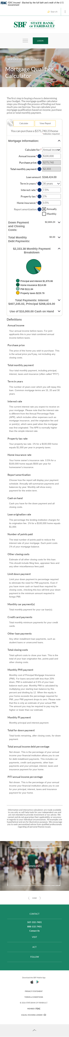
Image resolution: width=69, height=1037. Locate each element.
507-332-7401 (34, 922)
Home (8, 56)
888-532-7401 (34, 926)
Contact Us (34, 931)
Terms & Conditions (33, 997)
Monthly (51, 213)
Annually (52, 208)
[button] (34, 141)
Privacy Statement (34, 991)
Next (40, 898)
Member (33, 1009)
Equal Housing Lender (32, 1015)
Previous (29, 898)
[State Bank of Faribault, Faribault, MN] (34, 25)
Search (54, 12)
